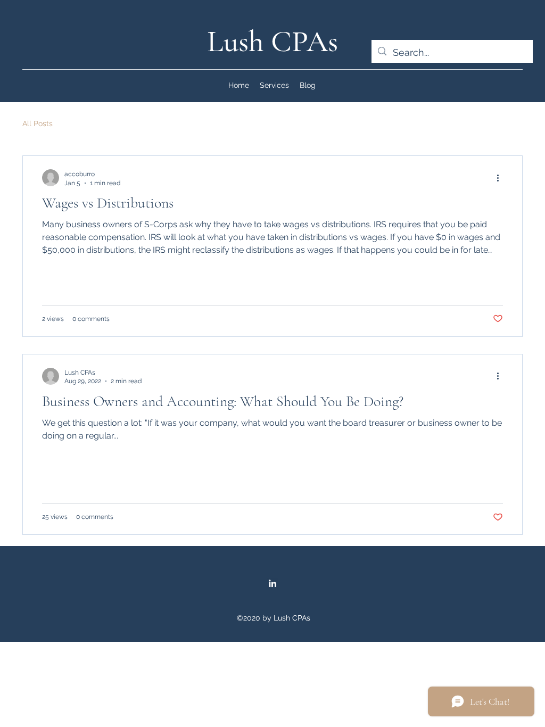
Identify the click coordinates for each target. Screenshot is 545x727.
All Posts (37, 123)
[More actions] (501, 177)
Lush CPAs (272, 41)
